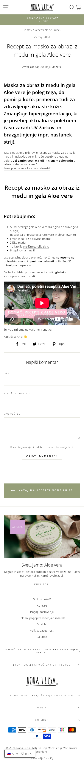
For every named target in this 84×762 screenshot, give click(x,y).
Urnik (42, 707)
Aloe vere (27, 156)
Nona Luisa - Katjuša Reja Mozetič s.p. (42, 695)
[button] (20, 753)
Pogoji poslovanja (42, 612)
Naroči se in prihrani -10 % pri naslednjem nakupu (42, 651)
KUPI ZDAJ (42, 584)
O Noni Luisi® (42, 599)
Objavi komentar (42, 455)
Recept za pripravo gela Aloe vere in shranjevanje (42, 235)
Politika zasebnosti (42, 630)
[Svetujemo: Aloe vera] (42, 536)
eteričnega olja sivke (36, 246)
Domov (27, 30)
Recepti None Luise (47, 30)
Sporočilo (12, 413)
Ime (6, 373)
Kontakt (42, 605)
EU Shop (42, 637)
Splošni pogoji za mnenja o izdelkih (42, 618)
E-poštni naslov (17, 393)
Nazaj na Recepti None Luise (45, 490)
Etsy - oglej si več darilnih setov (42, 664)
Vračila (41, 624)
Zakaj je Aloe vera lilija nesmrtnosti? (27, 168)
